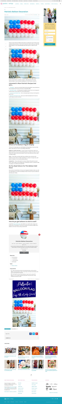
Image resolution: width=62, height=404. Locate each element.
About (5, 401)
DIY (7, 7)
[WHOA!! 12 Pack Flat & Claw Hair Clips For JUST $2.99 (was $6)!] (10, 364)
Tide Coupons (34, 384)
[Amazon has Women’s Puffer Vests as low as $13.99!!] (38, 364)
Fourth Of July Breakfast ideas (15, 92)
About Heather (6, 391)
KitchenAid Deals (20, 389)
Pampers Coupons (34, 388)
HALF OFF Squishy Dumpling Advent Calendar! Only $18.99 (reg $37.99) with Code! (51, 370)
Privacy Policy (21, 401)
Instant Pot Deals (20, 388)
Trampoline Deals (20, 391)
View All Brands (34, 393)
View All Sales (20, 393)
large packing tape (17, 223)
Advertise (15, 391)
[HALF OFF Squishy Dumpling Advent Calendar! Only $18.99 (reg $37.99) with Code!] (51, 364)
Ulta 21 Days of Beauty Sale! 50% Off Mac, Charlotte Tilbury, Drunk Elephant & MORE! (37, 357)
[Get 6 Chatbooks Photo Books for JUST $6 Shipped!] (10, 350)
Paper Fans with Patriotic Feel (15, 95)
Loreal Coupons (34, 389)
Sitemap (25, 401)
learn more (35, 14)
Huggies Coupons (34, 386)
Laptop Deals (20, 386)
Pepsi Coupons (34, 391)
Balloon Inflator (14, 265)
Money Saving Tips (11, 387)
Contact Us (11, 391)
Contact (8, 401)
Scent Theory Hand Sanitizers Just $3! (24, 369)
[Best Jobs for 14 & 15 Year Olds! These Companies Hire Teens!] (24, 350)
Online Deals (12, 386)
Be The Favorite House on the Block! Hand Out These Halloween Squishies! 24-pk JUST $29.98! (51, 357)
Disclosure (16, 401)
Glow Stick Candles (13, 90)
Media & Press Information (53, 392)
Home (5, 7)
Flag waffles (12, 87)
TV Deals (19, 384)
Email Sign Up (12, 401)
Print (24, 252)
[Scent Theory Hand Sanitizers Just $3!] (24, 364)
